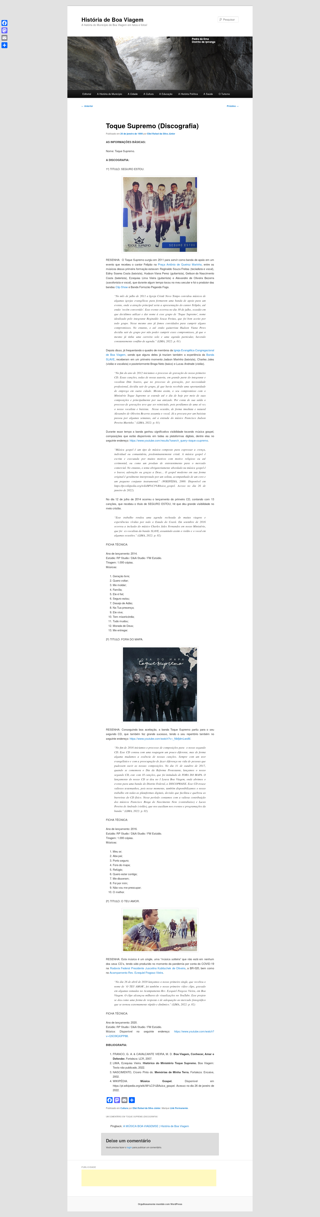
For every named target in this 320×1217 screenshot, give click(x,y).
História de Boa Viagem (112, 19)
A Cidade (133, 94)
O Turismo (224, 94)
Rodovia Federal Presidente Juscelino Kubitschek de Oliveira (148, 968)
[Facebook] (4, 23)
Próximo (233, 106)
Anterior (87, 106)
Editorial (86, 94)
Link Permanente (179, 1108)
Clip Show (122, 287)
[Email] (4, 38)
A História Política (188, 94)
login (129, 1147)
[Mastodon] (4, 30)
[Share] (4, 45)
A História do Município (109, 94)
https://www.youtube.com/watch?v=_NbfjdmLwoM (160, 738)
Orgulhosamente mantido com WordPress (160, 1204)
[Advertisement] (148, 1178)
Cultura (124, 1108)
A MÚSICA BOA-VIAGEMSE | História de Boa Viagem (156, 1126)
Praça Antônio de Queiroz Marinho (180, 264)
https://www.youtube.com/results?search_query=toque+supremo (169, 440)
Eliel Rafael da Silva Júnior (161, 133)
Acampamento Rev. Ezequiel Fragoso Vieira (136, 972)
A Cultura (149, 94)
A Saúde (208, 94)
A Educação (165, 94)
